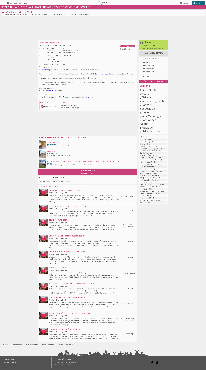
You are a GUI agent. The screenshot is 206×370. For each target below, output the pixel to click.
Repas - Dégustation (154, 101)
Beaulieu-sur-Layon (147, 157)
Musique (147, 127)
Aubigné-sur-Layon (146, 200)
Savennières (144, 198)
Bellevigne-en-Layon (147, 175)
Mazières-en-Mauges (147, 187)
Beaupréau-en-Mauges (148, 191)
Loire (89, 97)
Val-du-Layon (144, 146)
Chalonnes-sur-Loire (147, 160)
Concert (147, 105)
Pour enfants (130, 46)
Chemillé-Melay (148, 65)
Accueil (5, 345)
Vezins (142, 139)
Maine (83, 97)
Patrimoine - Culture (148, 91)
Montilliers (143, 169)
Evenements (16, 345)
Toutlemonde (144, 173)
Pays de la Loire (149, 72)
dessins (108, 74)
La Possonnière (145, 180)
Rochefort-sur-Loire (147, 164)
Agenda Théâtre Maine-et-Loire (52, 177)
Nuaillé (142, 153)
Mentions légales (10, 362)
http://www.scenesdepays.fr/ (64, 52)
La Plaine (143, 166)
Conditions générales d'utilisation (67, 362)
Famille (51, 91)
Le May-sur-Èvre (145, 155)
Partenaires (67, 97)
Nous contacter (9, 359)
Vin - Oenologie (151, 116)
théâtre (95, 74)
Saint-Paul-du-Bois (146, 193)
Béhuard (143, 189)
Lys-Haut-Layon (145, 162)
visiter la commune (153, 81)
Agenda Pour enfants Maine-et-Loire (54, 181)
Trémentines (144, 142)
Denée (142, 202)
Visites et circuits (152, 131)
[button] (153, 45)
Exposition (148, 108)
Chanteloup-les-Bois (147, 151)
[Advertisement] (103, 28)
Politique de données (63, 365)
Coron (142, 144)
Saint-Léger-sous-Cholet (148, 184)
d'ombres (102, 74)
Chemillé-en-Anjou (66, 345)
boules (44, 70)
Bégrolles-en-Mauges (147, 171)
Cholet (142, 196)
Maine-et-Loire (148, 69)
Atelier (146, 112)
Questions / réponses (63, 359)
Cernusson (143, 182)
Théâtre (123, 46)
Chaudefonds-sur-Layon (148, 149)
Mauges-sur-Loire (146, 178)
